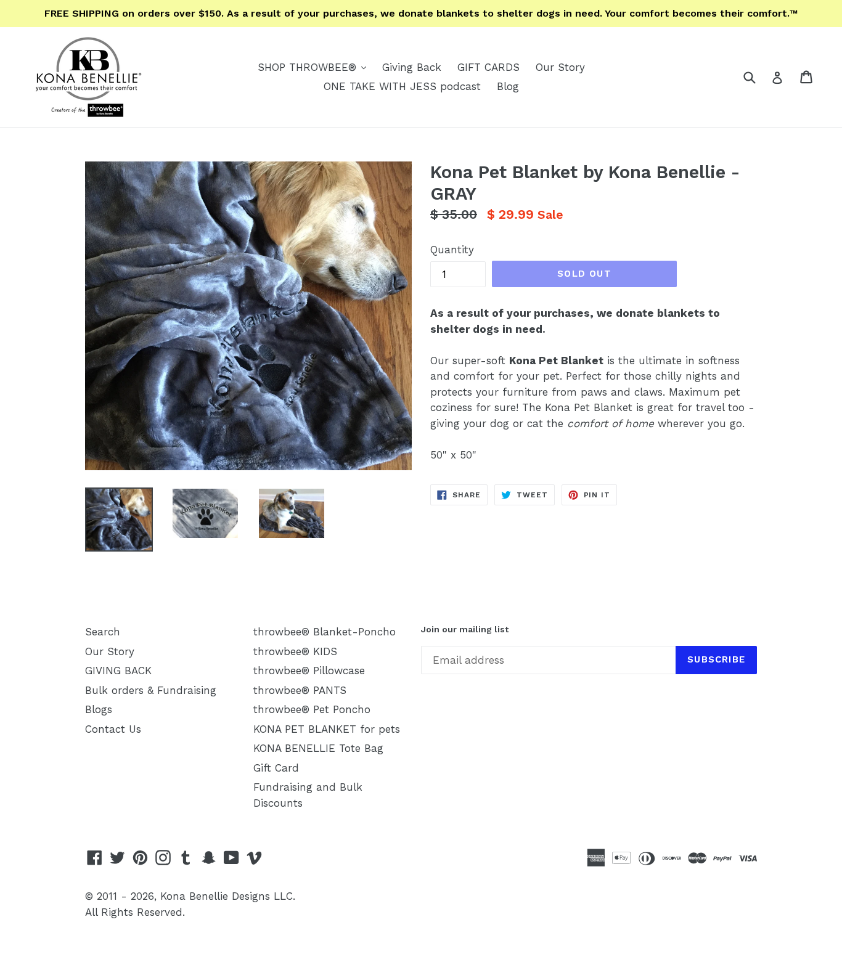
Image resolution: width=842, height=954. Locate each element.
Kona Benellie (194, 896)
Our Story (560, 67)
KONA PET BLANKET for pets (326, 729)
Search (102, 632)
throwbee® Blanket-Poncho (324, 632)
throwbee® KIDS (295, 651)
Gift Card (276, 768)
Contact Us (113, 729)
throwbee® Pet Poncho (311, 709)
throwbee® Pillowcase (309, 670)
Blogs (98, 709)
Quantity (452, 249)
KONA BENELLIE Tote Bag (318, 748)
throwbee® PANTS (299, 690)
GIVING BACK (118, 670)
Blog (508, 86)
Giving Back (411, 67)
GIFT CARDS (488, 67)
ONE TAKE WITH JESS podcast (402, 86)
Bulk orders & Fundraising (150, 690)
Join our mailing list (465, 629)
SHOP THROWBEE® (315, 66)
